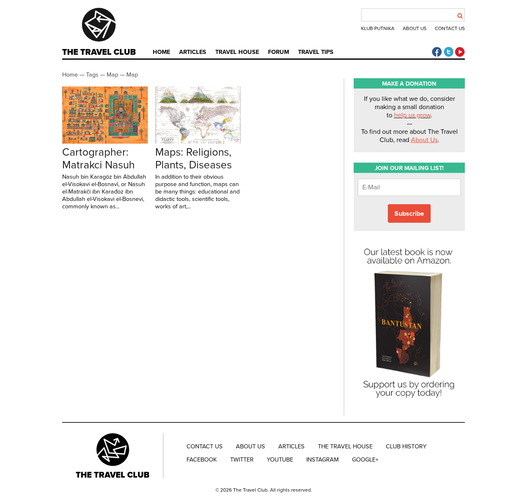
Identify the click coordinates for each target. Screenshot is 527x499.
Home (161, 52)
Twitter (242, 459)
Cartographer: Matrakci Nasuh (98, 158)
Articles (192, 52)
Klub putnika (377, 28)
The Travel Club (99, 52)
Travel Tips (315, 52)
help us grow (412, 115)
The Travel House (345, 446)
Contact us (450, 28)
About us (415, 28)
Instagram (322, 459)
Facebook (202, 459)
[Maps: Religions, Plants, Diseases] (198, 142)
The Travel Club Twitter (448, 52)
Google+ (365, 459)
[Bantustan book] (409, 401)
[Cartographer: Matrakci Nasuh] (105, 142)
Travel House (237, 52)
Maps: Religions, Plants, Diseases (193, 158)
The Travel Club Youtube (460, 52)
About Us (424, 140)
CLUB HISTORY (406, 446)
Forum (278, 52)
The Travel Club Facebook (437, 52)
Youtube (280, 459)
